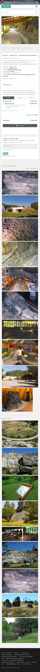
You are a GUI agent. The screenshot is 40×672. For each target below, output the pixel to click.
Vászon (20, 97)
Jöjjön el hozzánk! (6, 652)
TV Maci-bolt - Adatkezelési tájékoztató (12, 660)
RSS (28, 662)
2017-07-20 (15, 73)
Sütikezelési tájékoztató (13, 664)
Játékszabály (21, 662)
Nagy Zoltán (13, 66)
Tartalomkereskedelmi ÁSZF (22, 654)
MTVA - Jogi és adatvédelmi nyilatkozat (12, 658)
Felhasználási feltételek (26, 656)
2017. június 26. (15, 58)
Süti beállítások (26, 664)
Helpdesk (34, 662)
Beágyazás (8, 84)
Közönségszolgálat (6, 654)
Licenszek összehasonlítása (10, 110)
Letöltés (8, 97)
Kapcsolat (16, 652)
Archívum (12, 2)
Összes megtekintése (32, 168)
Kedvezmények (31, 115)
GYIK (2, 664)
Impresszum (25, 652)
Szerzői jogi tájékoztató (8, 662)
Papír (31, 97)
